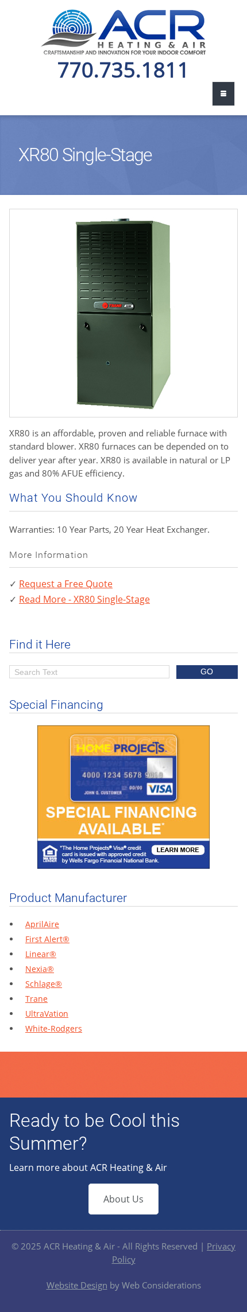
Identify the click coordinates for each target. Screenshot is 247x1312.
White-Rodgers (53, 1028)
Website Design (77, 1285)
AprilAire (42, 924)
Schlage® (43, 983)
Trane (36, 998)
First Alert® (47, 939)
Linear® (40, 953)
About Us (123, 1199)
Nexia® (39, 968)
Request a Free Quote (66, 583)
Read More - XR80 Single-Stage (84, 599)
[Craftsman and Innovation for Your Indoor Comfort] (123, 51)
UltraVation (46, 1013)
